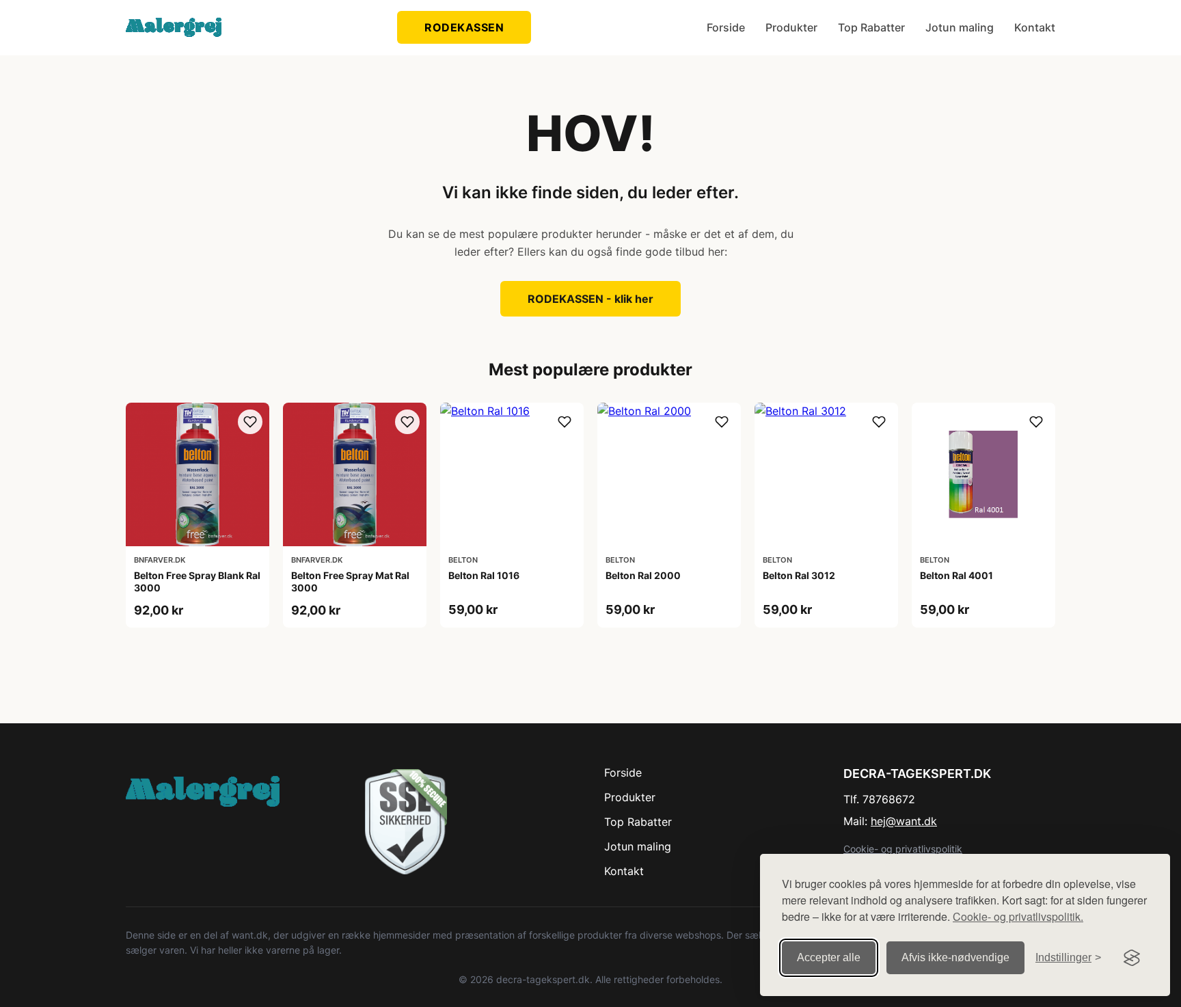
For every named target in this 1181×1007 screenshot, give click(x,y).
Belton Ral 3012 (799, 575)
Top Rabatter (871, 27)
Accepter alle (828, 957)
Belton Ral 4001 (956, 575)
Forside (726, 27)
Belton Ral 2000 (643, 575)
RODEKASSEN (464, 27)
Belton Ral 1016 (483, 575)
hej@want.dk (904, 821)
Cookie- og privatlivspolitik (902, 849)
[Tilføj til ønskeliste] (250, 421)
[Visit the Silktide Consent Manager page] (1131, 957)
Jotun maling (959, 27)
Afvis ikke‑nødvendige (955, 957)
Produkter (791, 27)
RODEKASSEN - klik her (590, 299)
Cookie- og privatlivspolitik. (1018, 916)
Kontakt (1034, 27)
